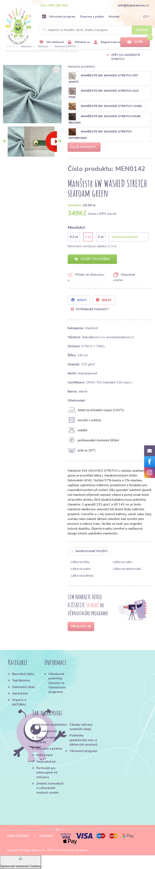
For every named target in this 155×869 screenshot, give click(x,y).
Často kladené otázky (47, 739)
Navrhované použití (91, 551)
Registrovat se (110, 42)
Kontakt (114, 16)
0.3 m (74, 237)
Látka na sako (122, 562)
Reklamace (44, 755)
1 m (88, 237)
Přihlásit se (82, 42)
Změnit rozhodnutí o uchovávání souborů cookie (50, 788)
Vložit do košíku (95, 259)
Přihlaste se (81, 626)
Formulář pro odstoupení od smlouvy (46, 772)
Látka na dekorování (127, 569)
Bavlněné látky (23, 674)
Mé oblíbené (55, 42)
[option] (32, 94)
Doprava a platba (92, 16)
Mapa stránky (18, 836)
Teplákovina (21, 680)
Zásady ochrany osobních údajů (80, 727)
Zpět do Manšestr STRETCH (125, 57)
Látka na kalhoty (82, 575)
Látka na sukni (80, 569)
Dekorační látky (23, 687)
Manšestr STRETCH (65, 46)
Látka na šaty (80, 562)
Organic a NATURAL (19, 702)
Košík (138, 42)
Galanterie (20, 693)
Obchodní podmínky (50, 725)
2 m (101, 237)
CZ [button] (145, 16)
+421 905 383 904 (53, 5)
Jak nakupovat (46, 731)
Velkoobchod (45, 762)
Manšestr (26, 46)
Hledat (142, 30)
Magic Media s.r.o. (34, 850)
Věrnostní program (62, 16)
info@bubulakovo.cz (133, 5)
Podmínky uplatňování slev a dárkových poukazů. (83, 740)
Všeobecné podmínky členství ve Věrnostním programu (57, 683)
